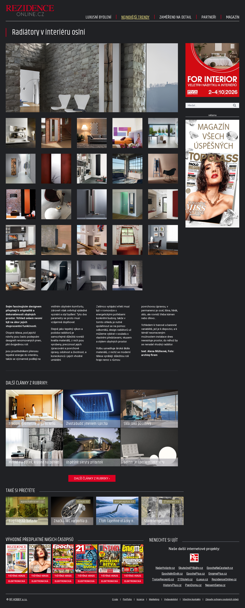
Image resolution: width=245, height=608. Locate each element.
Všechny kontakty (192, 599)
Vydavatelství (171, 599)
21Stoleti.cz (185, 579)
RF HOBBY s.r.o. (18, 599)
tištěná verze (16, 575)
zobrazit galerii (92, 77)
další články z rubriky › (92, 478)
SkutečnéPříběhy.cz (190, 568)
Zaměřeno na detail (175, 17)
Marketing (154, 599)
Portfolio (127, 599)
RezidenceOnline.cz (224, 579)
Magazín (232, 17)
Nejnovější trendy (135, 17)
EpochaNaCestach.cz (220, 568)
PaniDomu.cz (193, 585)
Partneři (208, 17)
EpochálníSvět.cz (172, 573)
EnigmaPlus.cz (217, 573)
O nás (115, 599)
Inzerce (140, 599)
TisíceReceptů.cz (163, 579)
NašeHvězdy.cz (165, 568)
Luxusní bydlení (98, 17)
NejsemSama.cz (215, 585)
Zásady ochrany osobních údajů (222, 599)
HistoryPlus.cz (172, 585)
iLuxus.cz (202, 579)
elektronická (16, 581)
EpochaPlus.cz (195, 573)
